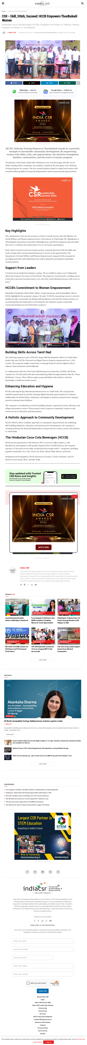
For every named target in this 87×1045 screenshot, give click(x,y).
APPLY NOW (43, 547)
